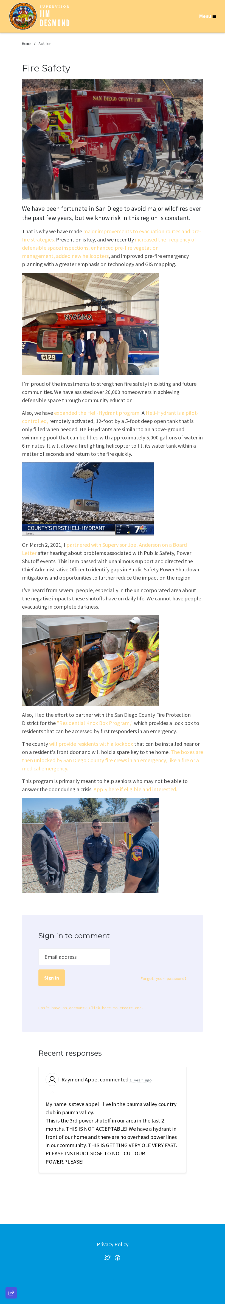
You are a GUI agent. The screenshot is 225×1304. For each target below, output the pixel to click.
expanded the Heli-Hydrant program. (97, 412)
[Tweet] (11, 1248)
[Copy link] (11, 1217)
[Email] (11, 1233)
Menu (205, 16)
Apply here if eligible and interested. (136, 789)
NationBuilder (123, 1280)
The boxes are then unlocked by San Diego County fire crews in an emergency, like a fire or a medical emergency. (112, 760)
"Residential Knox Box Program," (95, 722)
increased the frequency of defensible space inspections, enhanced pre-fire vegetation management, (109, 247)
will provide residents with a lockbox (91, 743)
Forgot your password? (163, 978)
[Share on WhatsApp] (11, 1279)
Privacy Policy (112, 1244)
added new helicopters (82, 255)
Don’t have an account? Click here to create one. (91, 1007)
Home (26, 43)
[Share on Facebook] (11, 1264)
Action (45, 43)
